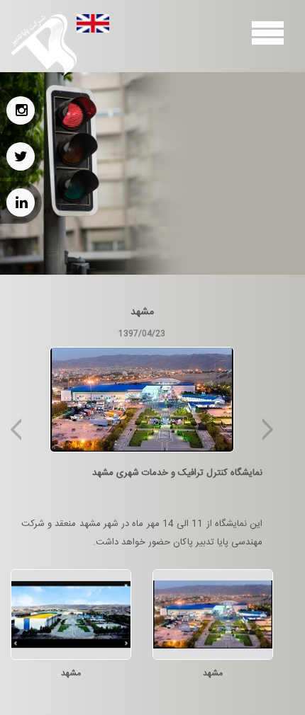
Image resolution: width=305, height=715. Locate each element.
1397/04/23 (141, 334)
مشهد (142, 312)
